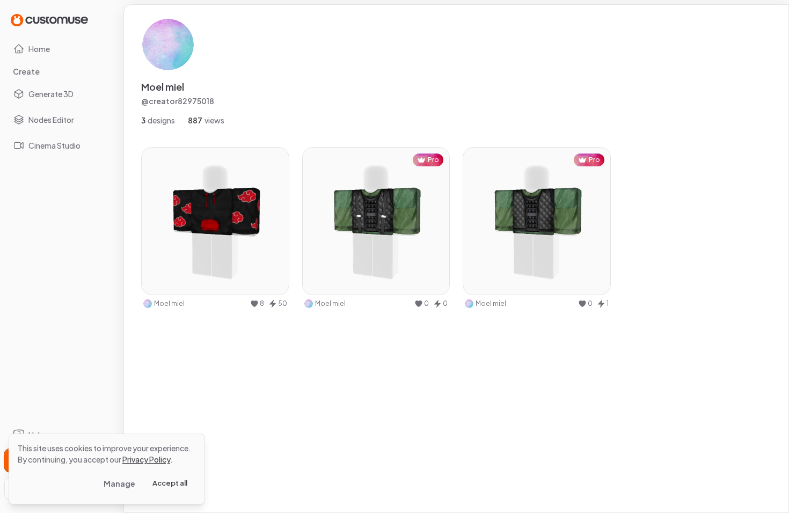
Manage (119, 483)
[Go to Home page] (49, 19)
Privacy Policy (146, 459)
